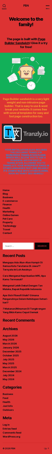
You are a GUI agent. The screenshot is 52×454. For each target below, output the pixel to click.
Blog (5, 193)
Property (8, 222)
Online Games (10, 215)
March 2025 (10, 367)
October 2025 (11, 355)
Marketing (8, 211)
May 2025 (8, 363)
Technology (9, 225)
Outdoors (8, 410)
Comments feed (12, 432)
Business (8, 197)
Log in (6, 424)
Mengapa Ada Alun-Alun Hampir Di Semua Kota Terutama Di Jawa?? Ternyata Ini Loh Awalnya (23, 266)
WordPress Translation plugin (26, 155)
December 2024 (12, 371)
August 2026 (10, 335)
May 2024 (8, 379)
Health (6, 208)
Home (6, 190)
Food (5, 398)
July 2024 (8, 375)
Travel (6, 229)
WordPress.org (11, 436)
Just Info (8, 406)
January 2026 (11, 347)
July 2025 (8, 359)
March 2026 (10, 343)
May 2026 (8, 339)
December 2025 (12, 351)
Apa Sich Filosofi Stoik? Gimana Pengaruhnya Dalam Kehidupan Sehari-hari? (25, 299)
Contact (7, 233)
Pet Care (7, 218)
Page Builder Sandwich (25, 41)
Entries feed (10, 428)
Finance (7, 204)
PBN (26, 5)
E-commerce (10, 201)
